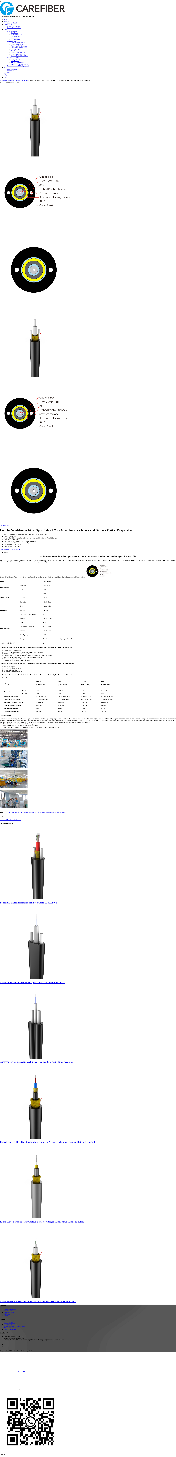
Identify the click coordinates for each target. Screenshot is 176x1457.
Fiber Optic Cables (12, 31)
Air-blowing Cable (16, 34)
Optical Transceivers (17, 59)
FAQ (5, 75)
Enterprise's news (12, 69)
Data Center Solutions (13, 57)
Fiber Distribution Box (17, 44)
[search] (18, 82)
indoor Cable (15, 38)
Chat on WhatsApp (5, 549)
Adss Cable (14, 33)
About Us (6, 21)
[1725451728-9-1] (13, 747)
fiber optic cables (51, 812)
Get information (15, 549)
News (5, 67)
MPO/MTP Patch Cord (17, 62)
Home (5, 19)
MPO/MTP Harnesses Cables (19, 64)
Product (6, 29)
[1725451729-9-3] (13, 767)
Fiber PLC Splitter (16, 49)
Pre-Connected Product (17, 42)
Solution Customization (14, 26)
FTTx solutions (11, 41)
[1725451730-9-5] (13, 787)
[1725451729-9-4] (13, 808)
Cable (26, 812)
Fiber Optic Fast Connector (19, 46)
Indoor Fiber (60, 812)
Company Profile (12, 23)
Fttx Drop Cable (15, 36)
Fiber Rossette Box (16, 51)
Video (5, 74)
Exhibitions (10, 71)
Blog (8, 72)
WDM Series (15, 61)
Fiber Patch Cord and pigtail (19, 47)
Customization (8, 24)
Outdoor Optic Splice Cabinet (19, 56)
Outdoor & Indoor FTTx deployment (18, 66)
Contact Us (7, 77)
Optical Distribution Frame (18, 54)
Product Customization (14, 28)
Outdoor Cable (15, 39)
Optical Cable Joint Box (18, 52)
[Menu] (0, 1)
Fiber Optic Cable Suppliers (37, 812)
